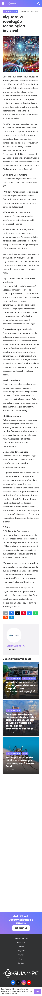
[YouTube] (29, 982)
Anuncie (21, 955)
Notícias (21, 946)
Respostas (21, 942)
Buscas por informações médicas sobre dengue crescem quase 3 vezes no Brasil (20, 762)
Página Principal (21, 938)
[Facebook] (13, 982)
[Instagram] (23, 982)
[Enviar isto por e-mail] (5, 613)
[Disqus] (21, 809)
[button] (3, 3)
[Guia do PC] (13, 3)
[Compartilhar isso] (11, 613)
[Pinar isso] (23, 613)
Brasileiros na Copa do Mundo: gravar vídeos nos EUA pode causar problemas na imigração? (20, 687)
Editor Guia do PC (16, 645)
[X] (18, 982)
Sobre (21, 959)
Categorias (21, 951)
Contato (21, 963)
